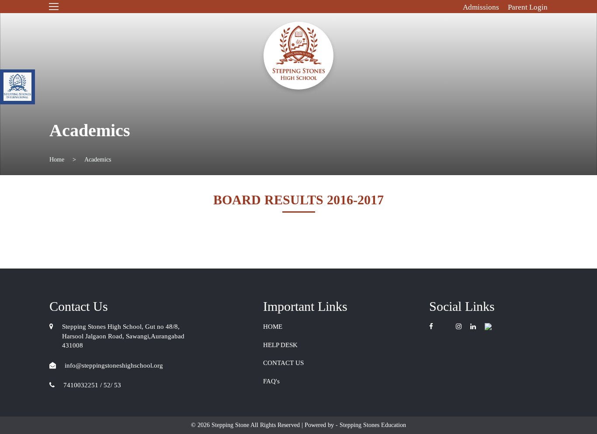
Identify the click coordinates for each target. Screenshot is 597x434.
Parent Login (528, 7)
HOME (272, 326)
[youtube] (444, 326)
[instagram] (458, 326)
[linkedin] (473, 326)
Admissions (481, 7)
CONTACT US (283, 362)
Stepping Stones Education (372, 425)
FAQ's (271, 381)
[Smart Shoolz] (488, 326)
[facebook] (433, 326)
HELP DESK (280, 344)
